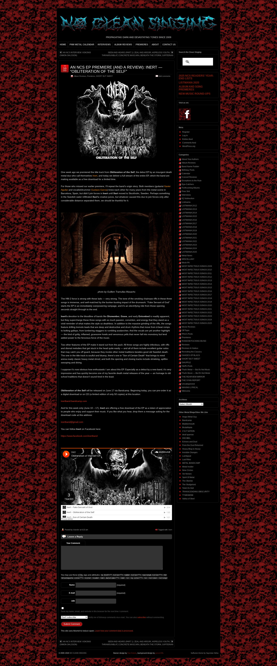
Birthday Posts (188, 170)
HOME (63, 44)
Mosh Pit (185, 263)
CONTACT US (169, 44)
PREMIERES (142, 44)
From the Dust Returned (192, 445)
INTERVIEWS (104, 44)
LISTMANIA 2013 (189, 209)
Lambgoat (186, 456)
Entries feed (187, 139)
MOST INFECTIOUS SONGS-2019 (197, 302)
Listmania (186, 202)
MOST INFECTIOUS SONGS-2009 (197, 266)
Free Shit (186, 191)
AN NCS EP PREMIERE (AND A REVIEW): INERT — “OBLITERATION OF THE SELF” (116, 69)
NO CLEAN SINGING (78, 653)
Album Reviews (80, 76)
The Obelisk (187, 481)
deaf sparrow (188, 435)
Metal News (187, 255)
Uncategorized (188, 384)
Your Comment (73, 543)
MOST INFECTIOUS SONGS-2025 (197, 323)
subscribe (141, 617)
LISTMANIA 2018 (189, 227)
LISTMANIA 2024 (189, 248)
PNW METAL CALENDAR (82, 44)
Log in (185, 135)
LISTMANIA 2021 (189, 238)
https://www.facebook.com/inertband (79, 436)
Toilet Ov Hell (188, 488)
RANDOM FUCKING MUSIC (194, 341)
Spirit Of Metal (188, 477)
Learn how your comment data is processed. (114, 631)
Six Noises (187, 474)
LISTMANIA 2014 (189, 213)
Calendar (186, 173)
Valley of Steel (188, 499)
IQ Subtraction (188, 198)
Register (186, 132)
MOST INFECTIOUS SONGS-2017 (197, 295)
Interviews (186, 195)
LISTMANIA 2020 (189, 234)
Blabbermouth (188, 424)
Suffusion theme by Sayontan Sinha (204, 653)
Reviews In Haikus (190, 348)
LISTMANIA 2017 (189, 223)
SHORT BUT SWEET (104, 76)
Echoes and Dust (189, 442)
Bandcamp (187, 420)
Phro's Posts (187, 334)
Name (72, 585)
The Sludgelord (189, 484)
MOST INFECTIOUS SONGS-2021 (197, 309)
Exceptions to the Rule (191, 181)
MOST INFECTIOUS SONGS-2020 (197, 305)
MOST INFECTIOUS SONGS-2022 (197, 312)
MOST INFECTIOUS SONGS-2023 (197, 316)
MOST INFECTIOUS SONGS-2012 (197, 277)
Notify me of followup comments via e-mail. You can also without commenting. (126, 617)
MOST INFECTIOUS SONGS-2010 (197, 270)
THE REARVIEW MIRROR (193, 377)
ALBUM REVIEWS (123, 44)
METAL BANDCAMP (191, 463)
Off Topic (185, 330)
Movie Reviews (188, 327)
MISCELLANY (188, 259)
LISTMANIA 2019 (189, 230)
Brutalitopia (187, 427)
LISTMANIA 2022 (189, 241)
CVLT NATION (188, 431)
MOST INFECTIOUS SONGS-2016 (197, 291)
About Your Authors (190, 159)
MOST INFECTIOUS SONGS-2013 (197, 280)
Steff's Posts (187, 366)
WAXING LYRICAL (190, 387)
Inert (170, 530)
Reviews (185, 345)
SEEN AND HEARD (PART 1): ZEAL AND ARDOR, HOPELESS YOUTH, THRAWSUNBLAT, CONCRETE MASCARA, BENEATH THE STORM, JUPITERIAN (137, 54)
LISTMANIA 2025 (189, 252)
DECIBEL (186, 438)
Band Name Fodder (190, 166)
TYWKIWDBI (187, 495)
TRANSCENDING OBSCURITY (196, 492)
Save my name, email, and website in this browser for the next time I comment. (95, 611)
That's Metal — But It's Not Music (196, 369)
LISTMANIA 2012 (189, 206)
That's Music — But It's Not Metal (196, 373)
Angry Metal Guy (189, 417)
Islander (76, 530)
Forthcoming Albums (191, 188)
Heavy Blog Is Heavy (191, 449)
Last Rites (186, 459)
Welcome (186, 391)
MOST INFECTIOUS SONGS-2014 (197, 284)
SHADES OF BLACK (191, 355)
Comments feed (189, 143)
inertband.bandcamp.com (74, 401)
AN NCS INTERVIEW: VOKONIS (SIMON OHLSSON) (75, 54)
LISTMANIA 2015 (189, 216)
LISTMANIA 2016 (189, 220)
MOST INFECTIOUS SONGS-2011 (197, 273)
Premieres (91, 76)
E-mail (72, 593)
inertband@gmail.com (72, 422)
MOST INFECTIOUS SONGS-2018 (197, 298)
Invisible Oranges (189, 452)
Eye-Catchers (188, 184)
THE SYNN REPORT (191, 380)
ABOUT (155, 44)
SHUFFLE (186, 362)
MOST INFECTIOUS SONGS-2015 (197, 287)
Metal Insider (187, 467)
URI (73, 601)
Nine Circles (187, 470)
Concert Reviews (189, 177)
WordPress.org (188, 146)
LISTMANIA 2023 (189, 245)
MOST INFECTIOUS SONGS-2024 (197, 320)
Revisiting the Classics (192, 352)
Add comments (164, 76)
